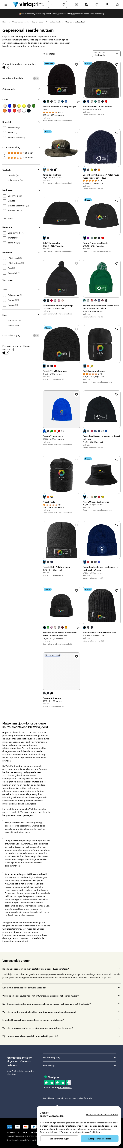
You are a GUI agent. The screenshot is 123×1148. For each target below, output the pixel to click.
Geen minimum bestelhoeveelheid (19, 64)
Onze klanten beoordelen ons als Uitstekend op (67, 1098)
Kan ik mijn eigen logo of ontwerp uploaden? (24, 987)
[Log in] (107, 4)
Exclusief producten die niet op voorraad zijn (17, 348)
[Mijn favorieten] (97, 4)
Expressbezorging (11, 335)
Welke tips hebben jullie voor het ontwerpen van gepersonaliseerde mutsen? (40, 995)
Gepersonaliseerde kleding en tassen (28, 22)
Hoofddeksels (55, 22)
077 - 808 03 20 (13, 1132)
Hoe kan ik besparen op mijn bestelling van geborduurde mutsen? (35, 968)
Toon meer (7, 218)
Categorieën (8, 89)
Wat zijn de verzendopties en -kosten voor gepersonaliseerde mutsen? (37, 1028)
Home (5, 22)
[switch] (5, 67)
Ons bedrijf (48, 1065)
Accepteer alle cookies (99, 1138)
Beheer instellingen (59, 1138)
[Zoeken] (64, 4)
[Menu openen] (5, 4)
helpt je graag (24, 1071)
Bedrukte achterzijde (12, 78)
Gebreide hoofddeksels (75, 22)
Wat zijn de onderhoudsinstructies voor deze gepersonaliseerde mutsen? (39, 1012)
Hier (73, 14)
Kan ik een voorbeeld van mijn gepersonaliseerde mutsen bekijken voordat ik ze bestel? (46, 1004)
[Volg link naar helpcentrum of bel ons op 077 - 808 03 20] (76, 4)
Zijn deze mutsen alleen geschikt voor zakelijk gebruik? (30, 1036)
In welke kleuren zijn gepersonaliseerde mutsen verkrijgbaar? (33, 1020)
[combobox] (55, 4)
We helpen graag (51, 1057)
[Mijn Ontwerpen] (86, 4)
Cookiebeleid (95, 1132)
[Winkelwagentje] (117, 4)
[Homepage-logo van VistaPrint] (28, 4)
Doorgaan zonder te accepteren (102, 1114)
